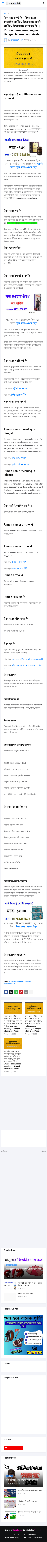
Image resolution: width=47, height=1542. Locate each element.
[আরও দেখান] (31, 992)
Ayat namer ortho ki (27, 659)
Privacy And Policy (12, 1537)
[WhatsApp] (16, 992)
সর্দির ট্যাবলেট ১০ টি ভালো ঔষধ (27, 1501)
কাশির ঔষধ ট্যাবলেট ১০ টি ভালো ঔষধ (30, 1490)
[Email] (26, 992)
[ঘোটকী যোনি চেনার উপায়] (10, 1297)
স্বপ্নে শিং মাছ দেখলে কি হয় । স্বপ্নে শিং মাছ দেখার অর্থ (30, 1284)
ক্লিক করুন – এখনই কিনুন (26, 323)
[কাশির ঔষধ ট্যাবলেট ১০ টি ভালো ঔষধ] (10, 1493)
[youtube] (13, 1448)
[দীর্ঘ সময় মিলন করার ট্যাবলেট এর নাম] (10, 1515)
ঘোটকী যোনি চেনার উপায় (25, 1294)
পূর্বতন (42, 1151)
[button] (3, 3)
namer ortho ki (9, 984)
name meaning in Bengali (21, 981)
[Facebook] (6, 992)
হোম (5, 13)
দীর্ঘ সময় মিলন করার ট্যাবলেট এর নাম (29, 1512)
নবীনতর (5, 1151)
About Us (21, 1534)
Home (13, 1534)
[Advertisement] (23, 1102)
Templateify (17, 1530)
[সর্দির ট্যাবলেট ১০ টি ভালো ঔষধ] (10, 1504)
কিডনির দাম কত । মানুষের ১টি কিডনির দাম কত (23, 1270)
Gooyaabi (38, 1530)
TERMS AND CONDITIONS (32, 1537)
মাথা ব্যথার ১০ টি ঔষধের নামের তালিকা (22, 1480)
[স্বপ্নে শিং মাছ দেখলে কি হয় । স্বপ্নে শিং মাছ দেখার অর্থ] (10, 1286)
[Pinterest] (21, 992)
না (8, 13)
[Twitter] (11, 992)
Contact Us (32, 1534)
